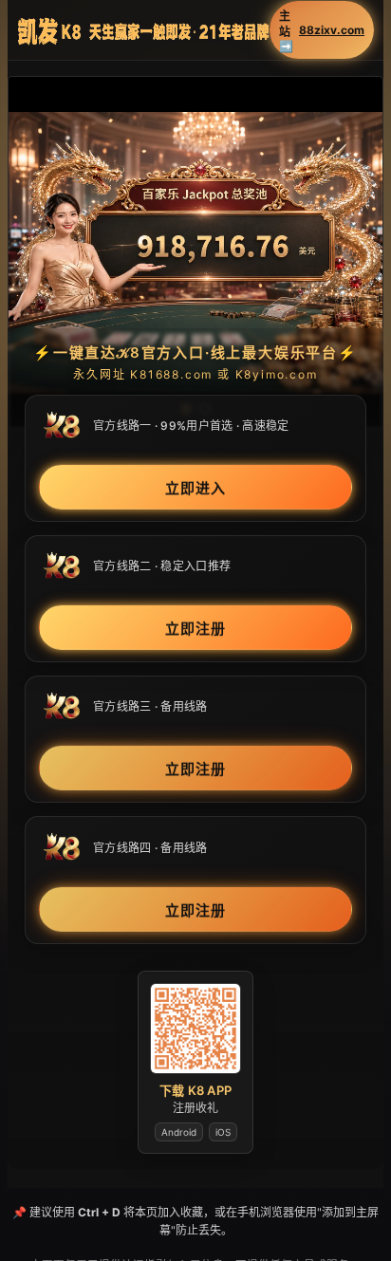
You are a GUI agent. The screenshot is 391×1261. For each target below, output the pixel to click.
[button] (195, 253)
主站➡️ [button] (321, 31)
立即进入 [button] (195, 488)
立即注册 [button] (195, 629)
